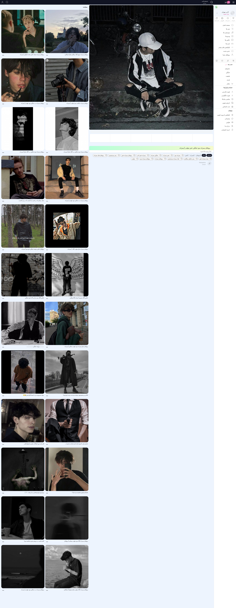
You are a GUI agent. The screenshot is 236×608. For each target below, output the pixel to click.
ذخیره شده (226, 51)
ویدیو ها (227, 36)
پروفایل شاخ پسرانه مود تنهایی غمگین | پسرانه (76, 346)
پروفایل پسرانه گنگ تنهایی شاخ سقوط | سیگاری (76, 589)
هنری (228, 80)
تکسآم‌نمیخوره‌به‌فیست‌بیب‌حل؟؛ (80, 492)
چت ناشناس (226, 107)
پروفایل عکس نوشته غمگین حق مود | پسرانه (32, 249)
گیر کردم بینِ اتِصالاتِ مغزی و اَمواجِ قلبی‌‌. (34, 443)
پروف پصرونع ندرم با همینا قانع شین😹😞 (33, 395)
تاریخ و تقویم (226, 103)
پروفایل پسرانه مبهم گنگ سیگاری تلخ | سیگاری (76, 54)
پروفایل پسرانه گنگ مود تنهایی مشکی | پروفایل (76, 541)
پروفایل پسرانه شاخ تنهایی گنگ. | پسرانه (78, 249)
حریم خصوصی (225, 130)
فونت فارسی (226, 92)
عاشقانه (227, 69)
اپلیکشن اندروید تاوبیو (224, 115)
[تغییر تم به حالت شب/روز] (216, 7)
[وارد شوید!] (217, 13)
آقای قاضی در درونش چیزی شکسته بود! (34, 541)
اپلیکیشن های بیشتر (224, 47)
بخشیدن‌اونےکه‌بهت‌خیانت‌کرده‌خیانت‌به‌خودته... (76, 443)
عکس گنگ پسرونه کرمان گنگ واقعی (79, 298)
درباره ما (227, 126)
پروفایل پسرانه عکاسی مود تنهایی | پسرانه (77, 103)
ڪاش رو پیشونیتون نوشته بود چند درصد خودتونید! (75, 395)
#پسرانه (192, 155)
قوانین (228, 122)
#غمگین (209, 155)
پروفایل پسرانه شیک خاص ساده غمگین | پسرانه (32, 54)
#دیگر (203, 155)
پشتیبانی (227, 119)
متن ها (228, 29)
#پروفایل (198, 155)
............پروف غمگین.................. (35, 346)
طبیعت (228, 76)
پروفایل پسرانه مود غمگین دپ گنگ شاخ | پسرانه (76, 152)
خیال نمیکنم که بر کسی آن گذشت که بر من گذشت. (31, 200)
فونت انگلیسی (226, 95)
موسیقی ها (226, 32)
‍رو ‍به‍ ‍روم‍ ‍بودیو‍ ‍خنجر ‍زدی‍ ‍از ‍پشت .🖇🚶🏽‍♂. (34, 492)
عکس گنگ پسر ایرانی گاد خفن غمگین (34, 298)
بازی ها (228, 44)
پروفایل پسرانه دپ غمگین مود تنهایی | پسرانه (32, 103)
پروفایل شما (226, 55)
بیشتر (228, 83)
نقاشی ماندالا (226, 99)
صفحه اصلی (226, 25)
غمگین (228, 72)
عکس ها (227, 40)
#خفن (186, 155)
